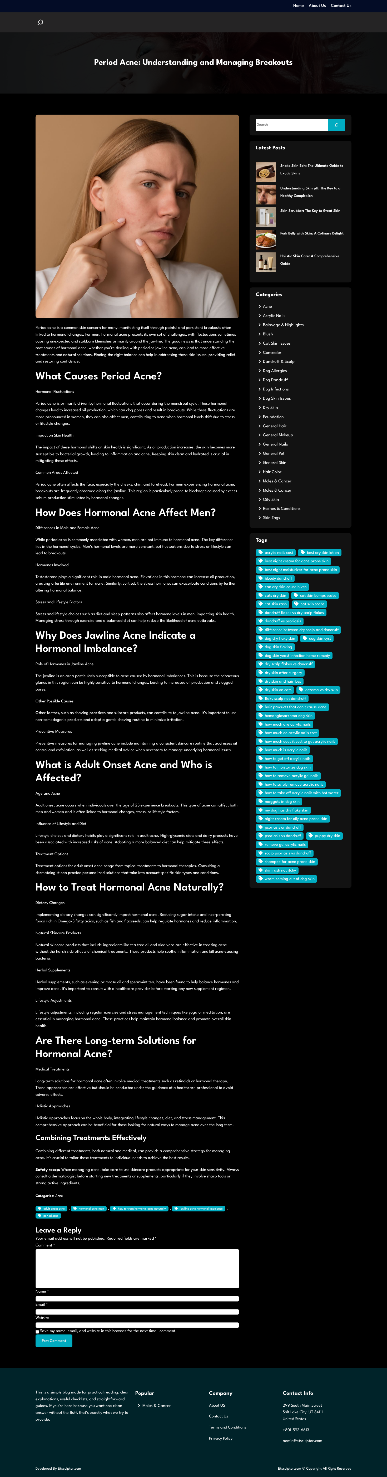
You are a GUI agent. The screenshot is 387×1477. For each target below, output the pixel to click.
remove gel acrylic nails (285, 845)
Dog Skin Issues (277, 399)
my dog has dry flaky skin (286, 811)
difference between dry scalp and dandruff (302, 630)
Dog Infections (276, 389)
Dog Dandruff (275, 380)
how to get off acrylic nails (287, 759)
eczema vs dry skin (321, 690)
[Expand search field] (40, 22)
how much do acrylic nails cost (291, 733)
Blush (268, 334)
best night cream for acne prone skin (297, 561)
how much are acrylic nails (288, 725)
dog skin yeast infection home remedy (297, 656)
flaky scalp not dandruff (285, 699)
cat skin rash (276, 604)
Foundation (273, 417)
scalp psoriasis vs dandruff (288, 853)
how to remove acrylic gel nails (291, 776)
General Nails (275, 444)
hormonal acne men (91, 1208)
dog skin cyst (320, 639)
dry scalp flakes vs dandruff (288, 664)
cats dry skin (275, 596)
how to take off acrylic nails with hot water (302, 793)
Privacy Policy (220, 1439)
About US (217, 1406)
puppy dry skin (327, 836)
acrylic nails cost (279, 553)
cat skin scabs (312, 604)
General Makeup (278, 435)
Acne (59, 1196)
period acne (50, 1216)
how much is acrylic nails (286, 750)
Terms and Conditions (227, 1428)
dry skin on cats (278, 690)
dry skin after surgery (283, 673)
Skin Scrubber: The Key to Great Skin (310, 211)
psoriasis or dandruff (283, 828)
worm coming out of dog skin (290, 879)
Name (42, 1292)
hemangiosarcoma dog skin (288, 716)
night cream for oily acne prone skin (296, 819)
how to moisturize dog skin (288, 768)
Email (42, 1305)
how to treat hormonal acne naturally (142, 1208)
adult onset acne (54, 1208)
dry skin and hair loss (283, 682)
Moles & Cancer (277, 481)
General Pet (274, 454)
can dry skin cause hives (285, 587)
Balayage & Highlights (283, 325)
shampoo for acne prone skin (290, 862)
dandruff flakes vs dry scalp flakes (294, 613)
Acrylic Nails (274, 316)
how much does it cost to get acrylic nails (300, 742)
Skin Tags (271, 518)
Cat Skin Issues (277, 343)
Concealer (272, 353)
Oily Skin (271, 500)
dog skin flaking (278, 647)
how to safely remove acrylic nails (294, 785)
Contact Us (218, 1417)
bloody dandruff (278, 579)
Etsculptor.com (69, 1468)
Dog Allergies (275, 371)
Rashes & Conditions (282, 509)
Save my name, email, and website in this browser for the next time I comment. (108, 1331)
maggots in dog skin (282, 802)
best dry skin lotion (323, 553)
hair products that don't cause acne (295, 707)
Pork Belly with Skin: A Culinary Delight (312, 233)
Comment (45, 1246)
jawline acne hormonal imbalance (201, 1208)
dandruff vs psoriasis (283, 621)
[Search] (336, 125)
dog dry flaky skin (280, 639)
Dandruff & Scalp (279, 362)
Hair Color (272, 472)
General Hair (274, 426)
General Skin (274, 463)
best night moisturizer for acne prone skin (301, 570)
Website (42, 1318)
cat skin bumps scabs (318, 596)
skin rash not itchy (280, 871)
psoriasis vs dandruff (283, 836)
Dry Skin (270, 408)
